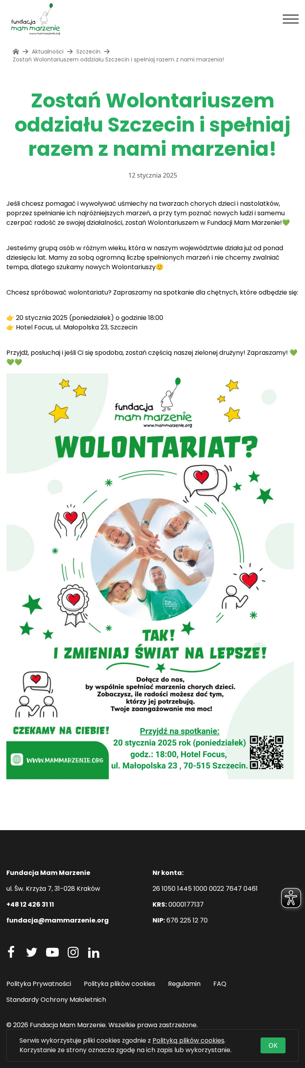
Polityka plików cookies (119, 983)
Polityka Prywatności (38, 983)
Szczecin (88, 52)
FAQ (219, 983)
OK (273, 1045)
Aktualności (48, 52)
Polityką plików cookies (188, 1040)
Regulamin (184, 983)
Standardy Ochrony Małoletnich (56, 999)
